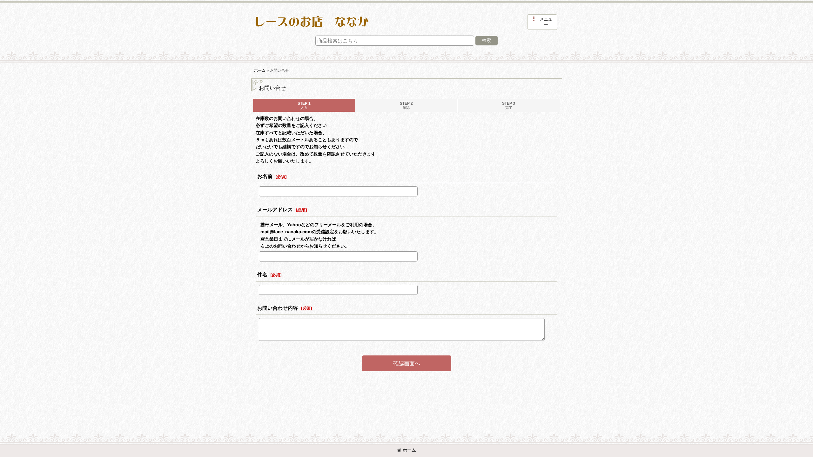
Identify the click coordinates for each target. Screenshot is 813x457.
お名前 (264, 176)
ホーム (409, 450)
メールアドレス (275, 209)
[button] (542, 22)
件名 (262, 274)
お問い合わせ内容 (277, 308)
